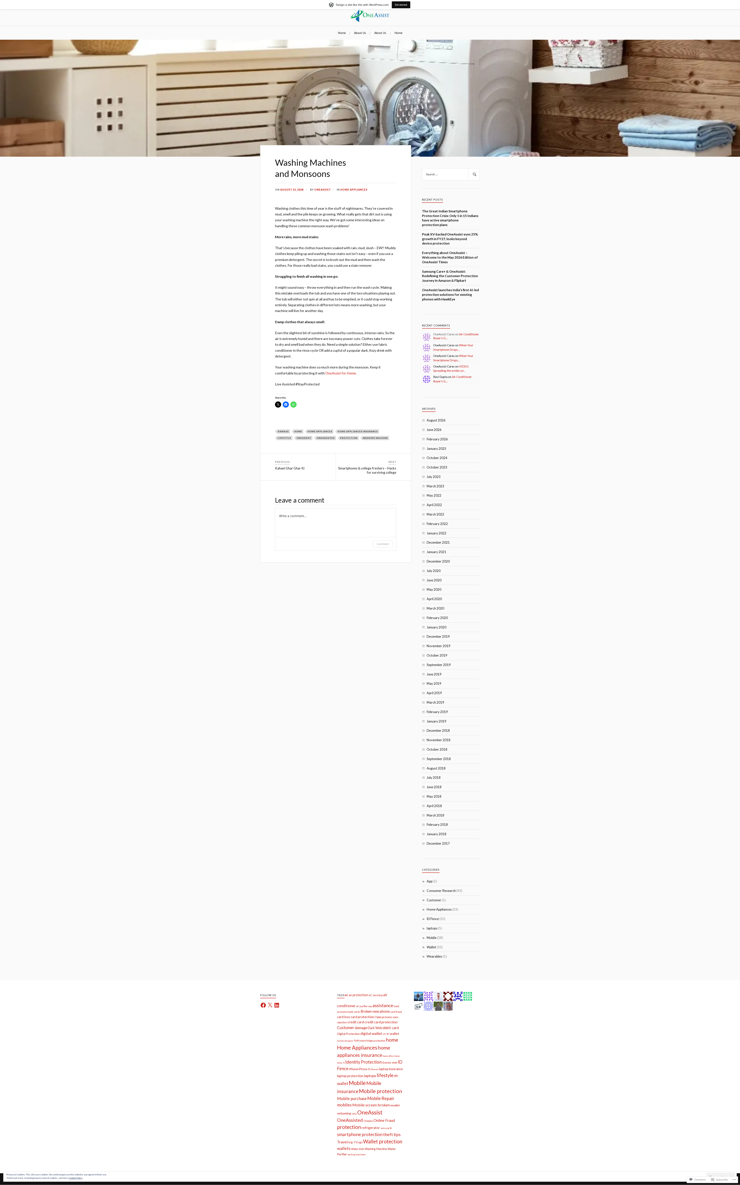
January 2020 (436, 627)
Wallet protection (382, 1141)
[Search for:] (451, 174)
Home (342, 32)
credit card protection (381, 1022)
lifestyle (284, 438)
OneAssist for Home (340, 373)
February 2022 (437, 524)
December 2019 (438, 636)
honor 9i (341, 1062)
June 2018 (434, 787)
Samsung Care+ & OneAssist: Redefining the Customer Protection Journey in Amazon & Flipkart (450, 276)
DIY (384, 1034)
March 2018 (435, 815)
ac (346, 994)
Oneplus (368, 1120)
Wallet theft (357, 1149)
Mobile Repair (380, 1098)
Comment (383, 544)
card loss (343, 1017)
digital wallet (371, 1033)
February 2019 (437, 712)
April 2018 (434, 806)
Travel (342, 1142)
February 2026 (437, 439)
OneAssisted (326, 438)
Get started (401, 4)
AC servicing (376, 995)
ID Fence (433, 919)
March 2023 (435, 486)
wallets (344, 1148)
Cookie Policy (75, 1178)
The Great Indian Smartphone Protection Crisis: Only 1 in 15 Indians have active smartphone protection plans (450, 218)
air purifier (362, 1006)
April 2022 (434, 505)
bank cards (354, 1011)
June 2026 (434, 430)
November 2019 (438, 646)
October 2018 (437, 749)
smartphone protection (360, 1134)
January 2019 (436, 721)
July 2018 (434, 777)
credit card (355, 1022)
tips (397, 1134)
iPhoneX (374, 1069)
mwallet (395, 1105)
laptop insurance (391, 1069)
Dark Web (375, 1028)
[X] (270, 1005)
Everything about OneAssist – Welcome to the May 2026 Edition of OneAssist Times (450, 257)
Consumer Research (441, 891)
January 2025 (436, 449)
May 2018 (434, 796)
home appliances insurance (358, 431)
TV (356, 1142)
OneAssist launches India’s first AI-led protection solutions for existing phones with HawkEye (450, 294)
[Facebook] (263, 1005)
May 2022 (434, 495)
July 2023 (434, 477)
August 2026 (436, 420)
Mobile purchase (352, 1098)
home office (388, 1056)
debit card (391, 1028)
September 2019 (439, 665)
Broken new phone (375, 1011)
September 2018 (439, 759)
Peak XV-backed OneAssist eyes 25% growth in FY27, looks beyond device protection (450, 239)
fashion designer (345, 1041)
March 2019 (435, 702)
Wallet (431, 947)
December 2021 (438, 542)
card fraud (396, 1011)
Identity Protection (363, 1062)
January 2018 (436, 834)
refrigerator (371, 1127)
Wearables (434, 956)
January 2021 (436, 552)
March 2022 (435, 514)
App (429, 881)
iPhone (353, 1069)
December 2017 (438, 843)
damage (283, 431)
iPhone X (364, 1069)
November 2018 (438, 740)
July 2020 (434, 571)
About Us (360, 32)
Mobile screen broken (371, 1105)
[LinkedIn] (277, 1005)
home (298, 431)
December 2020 (438, 561)
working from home (356, 1154)
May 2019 (434, 683)
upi (360, 1142)
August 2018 (436, 768)
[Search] (474, 174)
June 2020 (434, 580)
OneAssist (322, 189)
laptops (432, 928)
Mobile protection (380, 1091)
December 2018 (438, 730)
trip (350, 1142)
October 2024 (437, 458)
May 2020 (434, 589)
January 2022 (436, 533)
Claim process (383, 1017)
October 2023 (437, 467)
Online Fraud (384, 1120)
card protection (362, 1017)
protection (348, 438)
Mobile (431, 938)
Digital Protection (348, 1033)
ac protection (358, 995)
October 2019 (437, 655)
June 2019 (434, 674)
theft (388, 1134)
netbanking (344, 1113)
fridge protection (375, 1040)
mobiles (344, 1104)
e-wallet (393, 1033)
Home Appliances (353, 189)
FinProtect (360, 1040)
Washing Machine (375, 438)
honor (397, 1056)
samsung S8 (386, 1128)
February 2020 (437, 618)
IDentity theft (389, 1062)
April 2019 (434, 693)
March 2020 (435, 608)
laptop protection (350, 1076)
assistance (383, 1005)
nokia (354, 1113)
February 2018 (437, 825)
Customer (434, 900)
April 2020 (434, 599)
